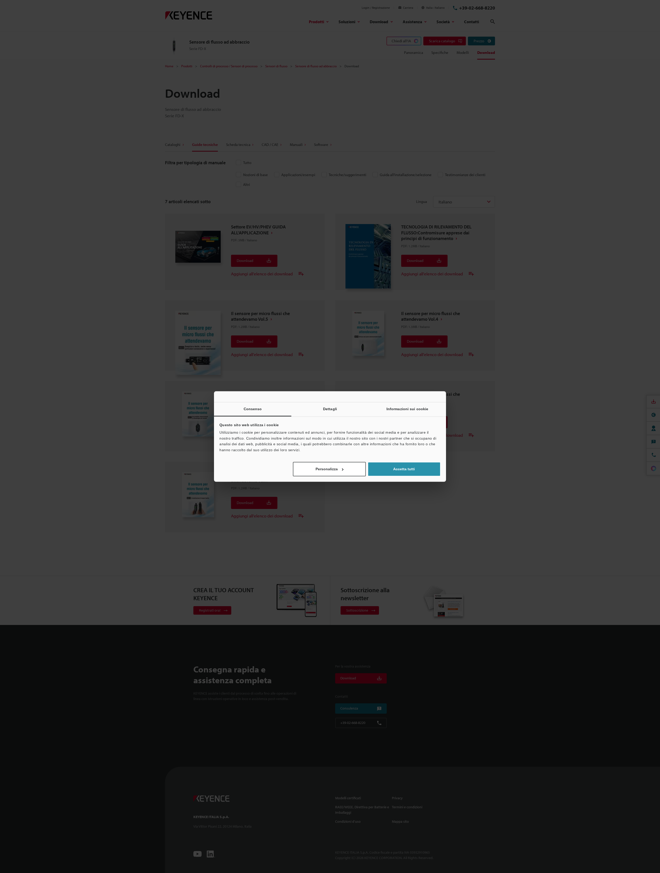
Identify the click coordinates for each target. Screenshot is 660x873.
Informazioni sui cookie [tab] (407, 409)
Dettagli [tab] (330, 409)
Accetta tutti (404, 469)
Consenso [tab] (253, 409)
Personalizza (327, 469)
